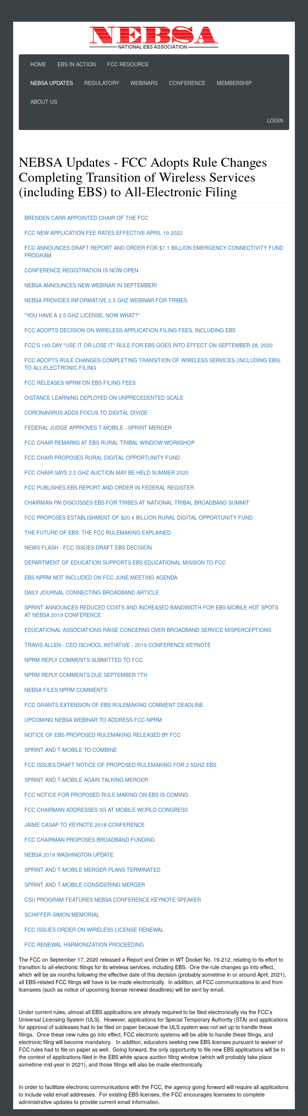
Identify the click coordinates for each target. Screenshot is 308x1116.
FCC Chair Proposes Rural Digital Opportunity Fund (102, 457)
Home (38, 64)
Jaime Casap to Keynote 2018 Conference (84, 824)
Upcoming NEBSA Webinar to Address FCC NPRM (93, 719)
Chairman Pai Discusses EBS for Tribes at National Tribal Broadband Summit (136, 502)
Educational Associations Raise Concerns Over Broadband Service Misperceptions (147, 629)
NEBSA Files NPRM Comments (65, 689)
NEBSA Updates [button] (51, 83)
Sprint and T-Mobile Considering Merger (84, 884)
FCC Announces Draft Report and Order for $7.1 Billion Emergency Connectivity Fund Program (153, 251)
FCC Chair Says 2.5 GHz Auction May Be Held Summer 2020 (106, 472)
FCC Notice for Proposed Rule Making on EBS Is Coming (106, 794)
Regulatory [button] (101, 83)
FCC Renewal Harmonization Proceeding (84, 944)
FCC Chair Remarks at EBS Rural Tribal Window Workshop (109, 442)
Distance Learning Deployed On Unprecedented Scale (103, 397)
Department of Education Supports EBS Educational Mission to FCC (125, 562)
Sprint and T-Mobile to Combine (70, 749)
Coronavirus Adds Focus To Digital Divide (86, 412)
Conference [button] (187, 83)
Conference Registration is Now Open (81, 270)
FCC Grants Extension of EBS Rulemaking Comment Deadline (113, 704)
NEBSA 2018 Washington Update (68, 854)
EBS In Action (76, 64)
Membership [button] (234, 83)
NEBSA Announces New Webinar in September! (90, 285)
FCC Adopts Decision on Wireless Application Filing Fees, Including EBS (130, 330)
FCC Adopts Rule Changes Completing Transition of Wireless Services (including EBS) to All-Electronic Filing (152, 363)
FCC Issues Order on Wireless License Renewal (94, 929)
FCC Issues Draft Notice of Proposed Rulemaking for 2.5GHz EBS (120, 764)
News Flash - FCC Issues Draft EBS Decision (88, 547)
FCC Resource (128, 64)
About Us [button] (43, 101)
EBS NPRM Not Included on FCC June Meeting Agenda (100, 577)
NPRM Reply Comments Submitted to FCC (83, 659)
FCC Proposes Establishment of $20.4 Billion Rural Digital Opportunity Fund (138, 517)
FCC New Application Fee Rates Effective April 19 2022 (103, 232)
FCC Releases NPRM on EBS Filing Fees (80, 382)
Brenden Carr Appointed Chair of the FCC (86, 217)
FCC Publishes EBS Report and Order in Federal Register (109, 487)
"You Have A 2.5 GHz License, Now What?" (82, 315)
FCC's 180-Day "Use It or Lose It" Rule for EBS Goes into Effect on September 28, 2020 (148, 345)
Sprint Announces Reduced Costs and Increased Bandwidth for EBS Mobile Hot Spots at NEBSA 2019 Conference (151, 611)
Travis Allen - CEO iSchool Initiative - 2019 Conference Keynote (117, 644)
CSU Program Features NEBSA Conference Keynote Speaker (112, 899)
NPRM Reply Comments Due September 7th (85, 674)
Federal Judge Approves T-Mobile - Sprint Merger (98, 427)
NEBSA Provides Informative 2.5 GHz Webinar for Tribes (105, 300)
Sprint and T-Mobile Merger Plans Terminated (92, 869)
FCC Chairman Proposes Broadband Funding (89, 839)
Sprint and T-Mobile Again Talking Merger (86, 779)
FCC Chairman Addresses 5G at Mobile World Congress (106, 809)
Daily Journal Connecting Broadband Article (91, 592)
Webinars (144, 83)
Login (275, 120)
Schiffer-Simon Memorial (62, 914)
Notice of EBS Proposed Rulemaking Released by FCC (102, 734)
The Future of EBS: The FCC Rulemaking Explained (97, 532)
